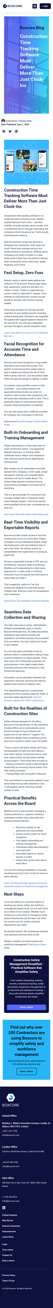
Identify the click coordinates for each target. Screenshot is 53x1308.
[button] (34, 6)
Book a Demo (39, 944)
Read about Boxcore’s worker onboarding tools (26, 514)
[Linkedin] (3, 1207)
